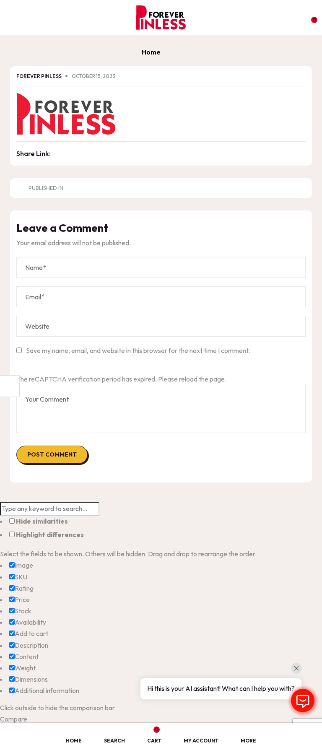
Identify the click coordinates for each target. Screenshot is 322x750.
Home (151, 52)
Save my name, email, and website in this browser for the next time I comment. (138, 350)
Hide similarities (41, 521)
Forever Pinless (39, 76)
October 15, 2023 (93, 76)
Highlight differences (49, 534)
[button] (310, 17)
